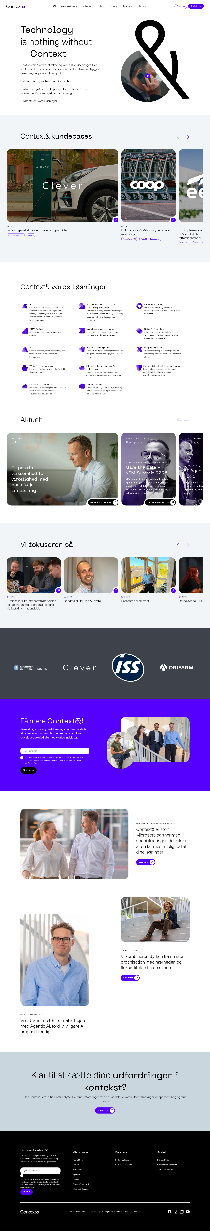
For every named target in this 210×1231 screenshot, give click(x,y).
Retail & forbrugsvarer (150, 239)
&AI (54, 6)
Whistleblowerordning (167, 1165)
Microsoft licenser (81, 1189)
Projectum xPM (129, 239)
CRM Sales (184, 243)
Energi (31, 235)
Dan (179, 6)
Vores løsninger (68, 6)
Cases (102, 6)
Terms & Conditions (166, 1170)
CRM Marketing (200, 243)
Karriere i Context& (123, 1165)
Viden (112, 6)
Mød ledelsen (79, 1170)
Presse (76, 1179)
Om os (141, 6)
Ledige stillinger (122, 1160)
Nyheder (76, 1175)
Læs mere (143, 862)
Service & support (81, 1184)
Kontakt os (196, 6)
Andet (161, 1152)
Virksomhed (81, 1152)
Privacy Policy (33, 763)
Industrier (87, 6)
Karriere (126, 6)
